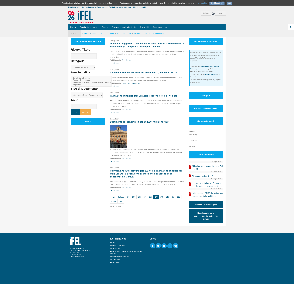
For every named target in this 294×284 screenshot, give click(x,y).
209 (161, 197)
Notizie (73, 27)
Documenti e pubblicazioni (123, 27)
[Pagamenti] (91, 85)
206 (145, 197)
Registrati (206, 13)
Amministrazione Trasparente (95, 7)
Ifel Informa (126, 60)
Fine (120, 201)
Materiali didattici (124, 34)
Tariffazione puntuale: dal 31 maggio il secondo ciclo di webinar (143, 96)
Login (220, 13)
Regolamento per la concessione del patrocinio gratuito (206, 216)
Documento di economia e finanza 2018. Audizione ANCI (139, 122)
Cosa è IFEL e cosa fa (117, 245)
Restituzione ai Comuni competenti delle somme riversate (126, 252)
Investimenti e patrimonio (132, 83)
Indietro (121, 197)
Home (86, 34)
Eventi (104, 27)
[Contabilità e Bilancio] (91, 78)
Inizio (113, 197)
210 (167, 197)
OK (229, 3)
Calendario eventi (206, 121)
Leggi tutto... (115, 63)
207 (150, 197)
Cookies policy (115, 259)
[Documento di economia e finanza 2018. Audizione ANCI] (118, 136)
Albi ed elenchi (139, 7)
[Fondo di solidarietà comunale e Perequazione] (91, 82)
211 (173, 197)
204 (133, 197)
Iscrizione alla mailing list (206, 205)
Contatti (127, 7)
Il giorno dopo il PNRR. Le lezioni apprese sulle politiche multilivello (207, 194)
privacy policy (201, 3)
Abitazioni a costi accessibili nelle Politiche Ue (207, 167)
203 (128, 197)
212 (178, 197)
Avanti (113, 201)
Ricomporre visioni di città (202, 176)
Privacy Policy (115, 262)
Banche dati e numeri (89, 27)
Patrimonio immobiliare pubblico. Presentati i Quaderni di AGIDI (143, 72)
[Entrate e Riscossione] (91, 80)
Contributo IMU (115, 248)
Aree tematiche (159, 27)
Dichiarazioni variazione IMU (119, 256)
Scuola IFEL (144, 27)
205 (139, 197)
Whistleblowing (116, 7)
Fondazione (73, 7)
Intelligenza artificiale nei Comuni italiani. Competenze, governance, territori (207, 184)
